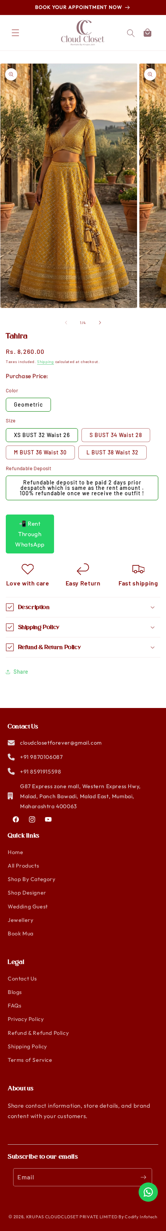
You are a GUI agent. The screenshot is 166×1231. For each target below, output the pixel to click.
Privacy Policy (26, 1019)
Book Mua (21, 933)
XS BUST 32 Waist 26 (42, 435)
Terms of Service (30, 1059)
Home (15, 852)
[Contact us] (148, 1192)
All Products (23, 865)
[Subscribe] (143, 1177)
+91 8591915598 (40, 771)
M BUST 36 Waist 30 (40, 452)
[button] (147, 33)
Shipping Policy (27, 1046)
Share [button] (21, 671)
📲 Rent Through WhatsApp (30, 534)
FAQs (14, 1005)
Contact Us (22, 978)
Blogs (15, 992)
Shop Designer (27, 892)
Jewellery (20, 920)
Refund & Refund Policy (38, 1032)
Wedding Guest (28, 906)
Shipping (45, 361)
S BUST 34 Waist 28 (116, 435)
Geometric (28, 404)
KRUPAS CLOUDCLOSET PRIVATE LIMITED (72, 1216)
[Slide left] (66, 322)
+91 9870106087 (41, 756)
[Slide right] (99, 322)
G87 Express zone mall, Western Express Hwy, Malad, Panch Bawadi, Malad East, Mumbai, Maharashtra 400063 (80, 796)
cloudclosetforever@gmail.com (61, 742)
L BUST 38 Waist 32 (112, 452)
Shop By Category (32, 879)
